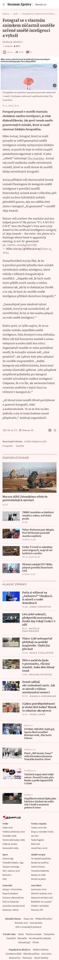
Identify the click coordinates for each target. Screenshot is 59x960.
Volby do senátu (10, 844)
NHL (5, 879)
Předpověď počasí (43, 919)
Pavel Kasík (38, 714)
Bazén (21, 934)
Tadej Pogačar (37, 840)
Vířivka (35, 942)
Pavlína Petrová (40, 674)
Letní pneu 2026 (38, 889)
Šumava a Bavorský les (13, 897)
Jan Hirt (34, 836)
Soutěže (20, 446)
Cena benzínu (36, 923)
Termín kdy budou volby (14, 840)
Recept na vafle (38, 875)
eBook (10, 52)
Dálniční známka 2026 (41, 893)
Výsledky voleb (9, 836)
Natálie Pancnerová (31, 629)
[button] (29, 73)
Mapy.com (29, 919)
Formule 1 (7, 875)
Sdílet (21, 52)
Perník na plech (38, 879)
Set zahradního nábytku (40, 938)
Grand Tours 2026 (39, 848)
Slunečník (11, 938)
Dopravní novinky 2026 (42, 897)
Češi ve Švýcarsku (11, 902)
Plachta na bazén (34, 934)
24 (31, 52)
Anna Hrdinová (40, 607)
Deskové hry (14, 958)
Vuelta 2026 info (39, 827)
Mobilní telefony (40, 949)
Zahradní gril (24, 942)
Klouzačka (22, 938)
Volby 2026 (8, 827)
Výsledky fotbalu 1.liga (13, 862)
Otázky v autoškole (40, 906)
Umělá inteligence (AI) (35, 441)
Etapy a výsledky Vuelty (42, 832)
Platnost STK (37, 910)
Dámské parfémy (31, 954)
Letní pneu (46, 954)
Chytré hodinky (41, 958)
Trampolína (49, 934)
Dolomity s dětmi (11, 910)
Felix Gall (35, 844)
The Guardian (35, 158)
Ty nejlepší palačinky (41, 858)
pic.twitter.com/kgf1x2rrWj (20, 245)
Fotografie (8, 446)
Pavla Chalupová (41, 653)
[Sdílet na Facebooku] (49, 430)
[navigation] (3, 4)
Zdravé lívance (38, 867)
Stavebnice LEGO (14, 954)
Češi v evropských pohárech (29, 927)
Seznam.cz (40, 4)
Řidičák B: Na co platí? (41, 902)
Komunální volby (10, 848)
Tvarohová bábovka (40, 871)
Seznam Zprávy (13, 42)
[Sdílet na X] (54, 430)
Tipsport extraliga (11, 867)
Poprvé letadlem (10, 893)
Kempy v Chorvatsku (12, 889)
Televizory (27, 958)
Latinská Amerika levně (14, 906)
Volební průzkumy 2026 (14, 832)
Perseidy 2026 (21, 923)
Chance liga (8, 858)
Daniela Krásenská (43, 696)
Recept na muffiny (40, 862)
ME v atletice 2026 (11, 871)
